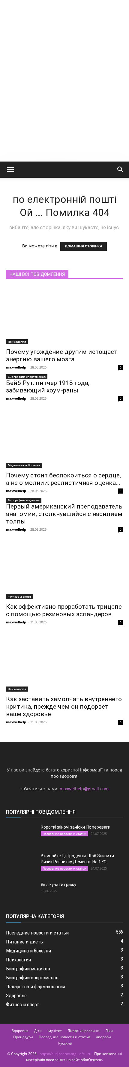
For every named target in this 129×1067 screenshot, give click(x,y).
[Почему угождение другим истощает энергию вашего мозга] (64, 315)
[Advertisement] (64, 94)
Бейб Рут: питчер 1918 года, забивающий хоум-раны (47, 386)
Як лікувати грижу (58, 884)
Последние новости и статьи (64, 834)
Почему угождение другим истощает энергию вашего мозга (61, 355)
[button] (10, 170)
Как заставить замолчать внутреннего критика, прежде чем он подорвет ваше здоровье (64, 706)
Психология (17, 342)
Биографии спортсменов (27, 377)
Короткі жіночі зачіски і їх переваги (75, 827)
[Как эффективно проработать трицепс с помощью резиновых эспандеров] (64, 570)
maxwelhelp (16, 367)
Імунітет (54, 1030)
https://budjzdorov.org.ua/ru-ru (65, 1053)
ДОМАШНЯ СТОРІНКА (83, 246)
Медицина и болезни (24, 465)
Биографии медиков (24, 500)
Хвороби (103, 1036)
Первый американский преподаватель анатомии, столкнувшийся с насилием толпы (64, 514)
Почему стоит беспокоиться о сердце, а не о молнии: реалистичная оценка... (63, 479)
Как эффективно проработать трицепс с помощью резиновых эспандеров (64, 610)
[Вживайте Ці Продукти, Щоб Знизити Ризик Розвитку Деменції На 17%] (21, 863)
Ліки (109, 1030)
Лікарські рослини (84, 1030)
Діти (38, 1030)
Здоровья (20, 1030)
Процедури (23, 1036)
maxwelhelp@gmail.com (84, 789)
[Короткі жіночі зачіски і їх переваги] (21, 834)
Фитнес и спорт (19, 596)
